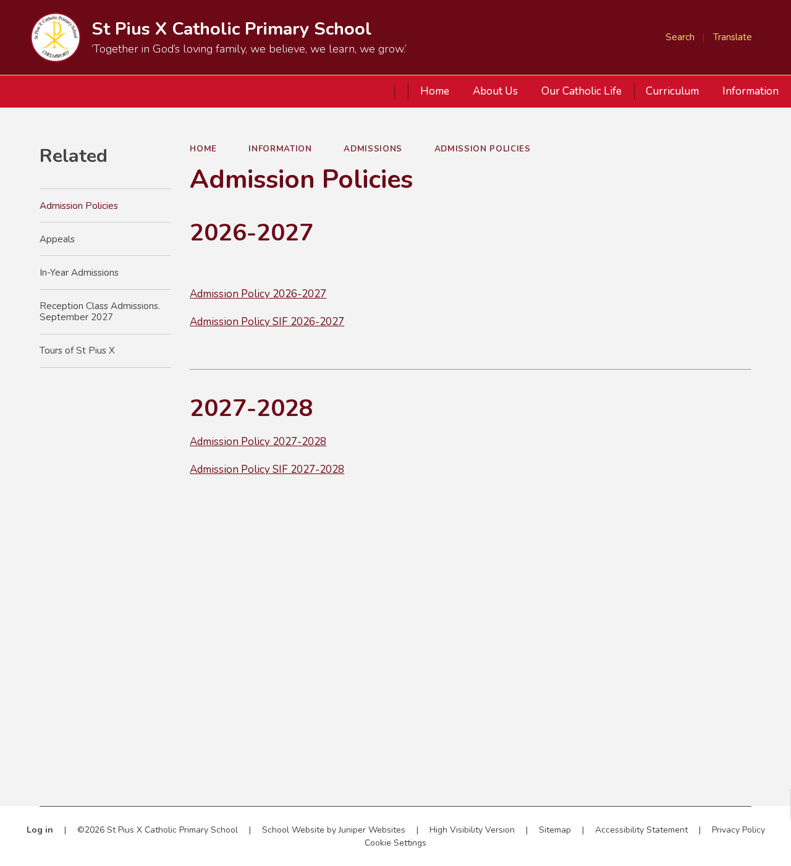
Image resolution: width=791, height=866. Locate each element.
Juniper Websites (372, 830)
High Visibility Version (472, 830)
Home (203, 149)
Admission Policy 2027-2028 (258, 442)
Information (279, 149)
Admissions (373, 149)
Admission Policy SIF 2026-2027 (267, 322)
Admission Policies (482, 149)
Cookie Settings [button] (395, 843)
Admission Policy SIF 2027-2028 (267, 469)
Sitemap (555, 830)
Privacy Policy (738, 830)
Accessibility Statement (641, 830)
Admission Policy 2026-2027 (258, 294)
